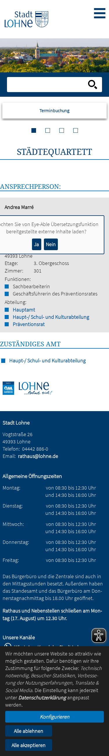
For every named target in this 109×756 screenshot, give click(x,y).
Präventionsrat (29, 324)
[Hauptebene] (26, 19)
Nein (51, 244)
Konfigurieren (54, 716)
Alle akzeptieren (29, 745)
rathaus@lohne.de (38, 456)
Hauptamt (24, 309)
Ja (36, 244)
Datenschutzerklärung (42, 697)
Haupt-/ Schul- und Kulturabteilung (51, 316)
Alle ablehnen (28, 731)
